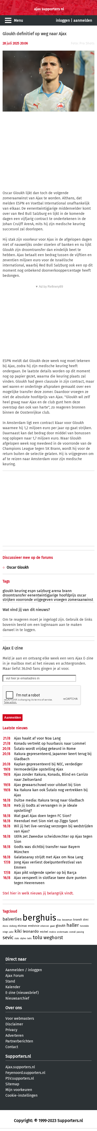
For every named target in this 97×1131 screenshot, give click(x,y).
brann (67, 591)
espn (32, 591)
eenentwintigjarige (42, 595)
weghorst (53, 937)
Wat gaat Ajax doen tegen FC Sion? (42, 816)
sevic (8, 937)
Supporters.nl (18, 1056)
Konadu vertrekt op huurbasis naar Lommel (50, 743)
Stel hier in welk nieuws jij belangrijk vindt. (38, 893)
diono (5, 926)
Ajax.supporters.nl (20, 1067)
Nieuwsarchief (17, 998)
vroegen (60, 600)
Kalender (12, 987)
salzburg (43, 591)
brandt (77, 919)
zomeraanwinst (80, 600)
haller (72, 925)
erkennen (44, 926)
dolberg (13, 926)
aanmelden (82, 20)
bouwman (67, 919)
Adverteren (14, 1035)
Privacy (11, 1030)
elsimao (22, 926)
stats (16, 938)
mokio (52, 932)
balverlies (12, 919)
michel (44, 931)
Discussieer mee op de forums (28, 557)
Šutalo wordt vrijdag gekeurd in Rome (45, 749)
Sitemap (12, 1084)
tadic (29, 938)
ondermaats (62, 932)
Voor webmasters (19, 1018)
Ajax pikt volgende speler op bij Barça (45, 872)
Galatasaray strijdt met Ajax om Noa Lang (48, 857)
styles (23, 938)
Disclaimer (14, 1024)
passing (80, 932)
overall (72, 932)
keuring (20, 591)
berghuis (39, 918)
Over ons (13, 1007)
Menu (18, 20)
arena (56, 591)
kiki (18, 931)
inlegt (5, 932)
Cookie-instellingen (21, 1095)
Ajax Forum (14, 975)
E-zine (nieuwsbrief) (22, 993)
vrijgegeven (43, 600)
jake (11, 932)
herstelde (84, 926)
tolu (37, 937)
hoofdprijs (67, 595)
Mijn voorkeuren (18, 1090)
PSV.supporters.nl (19, 1078)
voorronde (24, 600)
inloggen (63, 20)
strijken (9, 600)
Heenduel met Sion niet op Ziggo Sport (46, 821)
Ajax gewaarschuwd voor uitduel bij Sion (47, 785)
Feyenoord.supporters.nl (25, 1073)
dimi (85, 919)
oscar (81, 595)
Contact (11, 1047)
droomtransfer (14, 595)
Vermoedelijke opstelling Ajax (38, 769)
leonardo (31, 931)
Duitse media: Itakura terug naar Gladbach (49, 800)
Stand (10, 981)
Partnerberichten (19, 1041)
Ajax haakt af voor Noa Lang (37, 738)
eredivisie (33, 926)
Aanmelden (14, 970)
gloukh (8, 591)
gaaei (52, 926)
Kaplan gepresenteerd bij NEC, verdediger (48, 764)
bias (59, 920)
